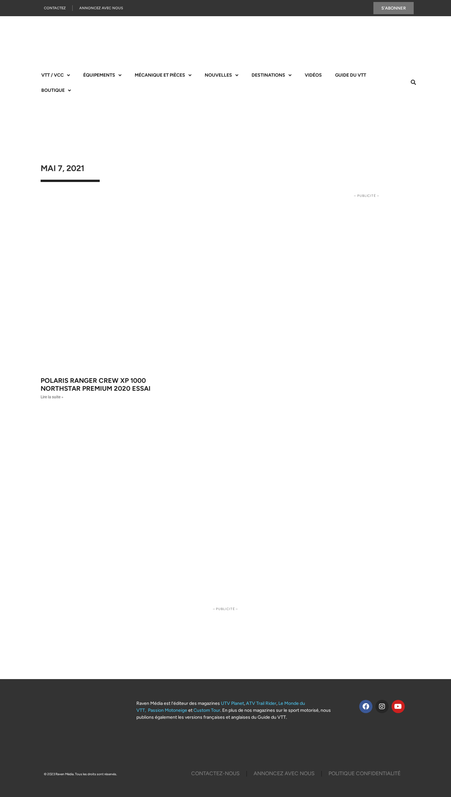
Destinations (268, 75)
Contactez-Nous (215, 773)
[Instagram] (382, 706)
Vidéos (313, 75)
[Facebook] (365, 706)
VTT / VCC (52, 75)
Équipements (99, 75)
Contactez (55, 8)
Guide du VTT (350, 75)
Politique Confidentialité (364, 773)
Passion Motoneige (167, 710)
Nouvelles (218, 75)
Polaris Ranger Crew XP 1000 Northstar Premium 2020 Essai (96, 384)
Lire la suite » (52, 397)
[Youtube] (398, 706)
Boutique (53, 90)
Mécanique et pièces (160, 75)
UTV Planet (232, 703)
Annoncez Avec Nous (101, 8)
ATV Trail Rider (261, 703)
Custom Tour (206, 710)
